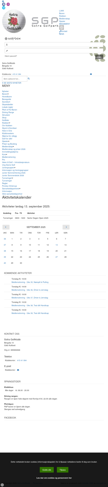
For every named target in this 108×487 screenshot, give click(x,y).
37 (5, 244)
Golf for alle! (7, 138)
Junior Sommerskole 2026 (13, 175)
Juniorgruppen (8, 167)
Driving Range (8, 112)
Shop (4, 117)
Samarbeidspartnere (10, 188)
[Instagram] (8, 4)
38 (5, 250)
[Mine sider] (3, 1)
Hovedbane (7, 96)
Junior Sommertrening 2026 (13, 172)
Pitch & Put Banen (9, 109)
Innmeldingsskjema (10, 151)
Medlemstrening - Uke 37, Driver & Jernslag (30, 297)
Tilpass (63, 469)
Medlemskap (64, 18)
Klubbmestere (8, 133)
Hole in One (7, 130)
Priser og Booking (9, 143)
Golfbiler (5, 120)
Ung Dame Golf (8, 165)
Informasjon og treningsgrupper (15, 170)
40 (5, 263)
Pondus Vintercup (9, 186)
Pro (3, 159)
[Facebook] (3, 4)
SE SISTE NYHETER (12, 82)
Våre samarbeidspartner (12, 193)
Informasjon (7, 191)
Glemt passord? (11, 56)
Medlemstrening (9, 157)
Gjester (62, 21)
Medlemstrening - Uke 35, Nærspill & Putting (30, 282)
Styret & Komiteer (9, 128)
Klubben (62, 16)
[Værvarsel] (3, 7)
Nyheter (5, 91)
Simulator (6, 115)
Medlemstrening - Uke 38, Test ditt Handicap (30, 305)
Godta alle (46, 469)
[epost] (91, 74)
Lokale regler (7, 107)
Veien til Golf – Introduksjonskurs (15, 162)
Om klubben (7, 125)
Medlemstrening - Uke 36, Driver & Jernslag (30, 290)
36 (5, 238)
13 (57, 244)
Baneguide (6, 99)
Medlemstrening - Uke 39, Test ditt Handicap (30, 313)
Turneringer (7, 178)
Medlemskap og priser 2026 (13, 149)
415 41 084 (17, 74)
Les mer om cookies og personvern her (54, 477)
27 (57, 257)
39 (5, 257)
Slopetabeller (7, 104)
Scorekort (6, 101)
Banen (62, 13)
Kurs (4, 154)
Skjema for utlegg (9, 136)
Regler (5, 183)
